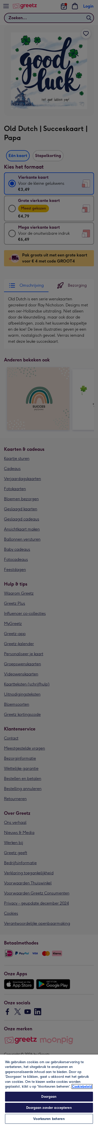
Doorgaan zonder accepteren (49, 1108)
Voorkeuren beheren (49, 1119)
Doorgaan (49, 1096)
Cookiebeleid (82, 1086)
